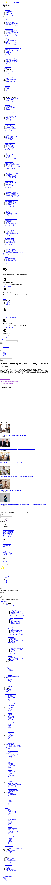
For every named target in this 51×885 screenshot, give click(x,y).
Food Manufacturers (12, 764)
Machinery (10, 714)
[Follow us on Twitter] (6, 581)
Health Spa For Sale (9, 155)
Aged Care (10, 827)
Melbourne (7, 86)
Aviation (9, 718)
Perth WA (7, 55)
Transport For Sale (9, 150)
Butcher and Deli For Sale (10, 171)
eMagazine (5, 356)
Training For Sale (8, 165)
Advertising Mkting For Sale (11, 202)
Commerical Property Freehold (14, 745)
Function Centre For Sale (10, 179)
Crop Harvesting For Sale (10, 128)
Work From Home (9, 112)
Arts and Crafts (11, 810)
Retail (6, 110)
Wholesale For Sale (9, 191)
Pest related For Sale (9, 243)
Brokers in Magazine (9, 852)
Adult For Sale (8, 215)
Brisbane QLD (8, 41)
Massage (9, 741)
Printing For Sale (8, 212)
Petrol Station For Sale (9, 147)
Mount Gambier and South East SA (12, 53)
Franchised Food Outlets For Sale (12, 177)
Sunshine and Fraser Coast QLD (16, 635)
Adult (9, 809)
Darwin (6, 90)
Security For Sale (8, 214)
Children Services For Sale (10, 234)
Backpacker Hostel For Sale (10, 115)
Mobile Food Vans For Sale (10, 182)
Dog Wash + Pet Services (13, 831)
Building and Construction (13, 783)
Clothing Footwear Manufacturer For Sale (13, 193)
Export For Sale (8, 187)
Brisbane (7, 87)
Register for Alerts (6, 546)
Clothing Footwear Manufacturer (14, 784)
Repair (9, 842)
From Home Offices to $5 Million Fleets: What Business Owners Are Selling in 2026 (17, 476)
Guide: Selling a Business (10, 860)
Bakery (9, 758)
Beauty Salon (10, 736)
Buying (4, 353)
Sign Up (5, 601)
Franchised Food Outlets (13, 766)
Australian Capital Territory (10, 15)
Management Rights (12, 701)
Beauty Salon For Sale (9, 152)
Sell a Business (16, 2)
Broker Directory (8, 851)
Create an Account (9, 255)
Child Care (10, 748)
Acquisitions (7, 302)
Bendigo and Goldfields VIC (11, 35)
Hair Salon (10, 738)
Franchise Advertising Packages (11, 95)
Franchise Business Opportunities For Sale (13, 166)
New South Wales (9, 7)
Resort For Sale (8, 122)
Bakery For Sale (8, 169)
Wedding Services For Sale (10, 250)
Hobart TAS (7, 49)
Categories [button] (5, 96)
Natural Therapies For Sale (10, 158)
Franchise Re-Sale (11, 755)
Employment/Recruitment (13, 751)
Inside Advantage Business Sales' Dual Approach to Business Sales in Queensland (17, 449)
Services (7, 111)
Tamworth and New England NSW (12, 30)
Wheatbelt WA (8, 63)
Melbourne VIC (8, 33)
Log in (1, 601)
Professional (8, 109)
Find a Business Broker (10, 258)
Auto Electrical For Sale (10, 134)
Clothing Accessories (12, 811)
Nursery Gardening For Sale (11, 225)
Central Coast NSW (9, 24)
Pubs (9, 772)
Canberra (7, 92)
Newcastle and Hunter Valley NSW (12, 27)
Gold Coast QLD (8, 43)
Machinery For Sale (9, 131)
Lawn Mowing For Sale (10, 241)
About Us (5, 560)
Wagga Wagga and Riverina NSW (12, 31)
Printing (9, 804)
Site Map (5, 577)
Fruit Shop (10, 767)
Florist (9, 813)
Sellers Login (5, 551)
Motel (9, 700)
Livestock (10, 713)
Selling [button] (4, 261)
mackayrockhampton (8, 383)
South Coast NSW (9, 29)
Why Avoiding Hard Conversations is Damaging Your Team (13, 435)
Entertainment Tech (12, 812)
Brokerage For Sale (9, 204)
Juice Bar (10, 770)
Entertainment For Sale (9, 239)
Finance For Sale (8, 207)
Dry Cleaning (10, 832)
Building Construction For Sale (11, 233)
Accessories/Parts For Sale (10, 133)
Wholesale (10, 781)
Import (9, 780)
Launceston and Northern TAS (11, 50)
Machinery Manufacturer (13, 790)
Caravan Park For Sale (9, 117)
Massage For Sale (8, 156)
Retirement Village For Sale (10, 121)
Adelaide (7, 88)
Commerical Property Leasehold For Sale (13, 160)
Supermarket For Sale (9, 185)
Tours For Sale (8, 125)
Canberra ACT (8, 67)
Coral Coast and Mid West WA (11, 60)
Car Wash (10, 720)
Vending (9, 824)
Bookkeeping (10, 795)
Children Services (11, 829)
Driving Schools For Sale (10, 143)
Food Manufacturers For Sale (11, 175)
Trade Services (11, 843)
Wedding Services (11, 844)
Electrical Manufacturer (12, 785)
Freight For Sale (8, 188)
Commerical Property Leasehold (14, 746)
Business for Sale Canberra (8, 536)
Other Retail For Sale (9, 226)
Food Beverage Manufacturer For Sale (13, 196)
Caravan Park (10, 698)
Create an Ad (8, 862)
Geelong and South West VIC (11, 36)
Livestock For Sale (9, 130)
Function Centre (11, 768)
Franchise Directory (9, 93)
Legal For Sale (8, 210)
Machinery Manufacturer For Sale (12, 198)
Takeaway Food (11, 775)
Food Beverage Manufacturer (14, 787)
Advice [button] (4, 299)
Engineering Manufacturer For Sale (12, 195)
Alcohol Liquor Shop (12, 757)
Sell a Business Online (7, 553)
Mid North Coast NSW (10, 26)
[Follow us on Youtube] (6, 583)
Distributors (10, 763)
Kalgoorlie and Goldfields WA (11, 61)
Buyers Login (5, 541)
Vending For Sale (8, 231)
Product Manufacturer (12, 791)
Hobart (6, 91)
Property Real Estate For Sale (11, 213)
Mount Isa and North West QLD (11, 45)
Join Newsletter (8, 306)
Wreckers (10, 729)
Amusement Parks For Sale (10, 114)
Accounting (10, 793)
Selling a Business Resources (11, 870)
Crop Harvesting (11, 710)
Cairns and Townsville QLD (16, 630)
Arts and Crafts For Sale (10, 216)
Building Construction (12, 828)
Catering (9, 761)
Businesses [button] (5, 4)
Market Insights (8, 874)
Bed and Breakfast (11, 697)
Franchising (7, 304)
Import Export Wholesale (10, 107)
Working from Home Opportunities (15, 848)
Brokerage (10, 796)
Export (9, 777)
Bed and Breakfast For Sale (10, 116)
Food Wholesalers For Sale (10, 176)
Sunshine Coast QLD (9, 46)
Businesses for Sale (7, 544)
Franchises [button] (5, 68)
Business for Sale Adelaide (8, 532)
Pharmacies (10, 822)
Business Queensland (24, 377)
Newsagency (10, 818)
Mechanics (10, 728)
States (6, 604)
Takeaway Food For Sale (10, 186)
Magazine (7, 867)
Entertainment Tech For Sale (11, 219)
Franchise (7, 105)
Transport (10, 734)
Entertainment (10, 833)
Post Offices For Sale (9, 230)
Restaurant (10, 773)
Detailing (10, 725)
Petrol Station (10, 730)
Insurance (10, 801)
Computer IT (10, 799)
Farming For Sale (8, 129)
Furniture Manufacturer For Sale (11, 197)
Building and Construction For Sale (12, 192)
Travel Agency (11, 705)
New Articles (8, 301)
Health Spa (10, 739)
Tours (9, 706)
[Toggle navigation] (0, 350)
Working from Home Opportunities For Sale (14, 252)
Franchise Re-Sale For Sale (10, 167)
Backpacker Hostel (11, 696)
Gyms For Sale (8, 153)
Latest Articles (8, 868)
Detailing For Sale (9, 141)
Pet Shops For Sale (9, 228)
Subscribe (3, 521)
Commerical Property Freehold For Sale (13, 159)
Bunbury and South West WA (11, 59)
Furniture (10, 814)
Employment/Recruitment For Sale (12, 164)
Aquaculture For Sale (9, 127)
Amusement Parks (11, 695)
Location (19, 341)
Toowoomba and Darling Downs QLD (13, 48)
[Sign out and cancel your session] (2, 339)
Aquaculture (10, 709)
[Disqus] (25, 404)
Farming (9, 711)
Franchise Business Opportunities (14, 754)
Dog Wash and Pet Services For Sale (12, 236)
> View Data (8, 337)
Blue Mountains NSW (9, 22)
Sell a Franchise (8, 859)
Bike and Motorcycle (12, 719)
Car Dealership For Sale (10, 138)
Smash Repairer (11, 732)
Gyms (9, 737)
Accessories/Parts (11, 716)
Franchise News (8, 871)
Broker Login (8, 856)
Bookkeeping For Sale (9, 203)
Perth (6, 89)
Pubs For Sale (8, 183)
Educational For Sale (9, 163)
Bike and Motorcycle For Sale (11, 136)
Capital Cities (8, 677)
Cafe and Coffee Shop (12, 762)
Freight (9, 779)
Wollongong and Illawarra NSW (11, 32)
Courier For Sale (8, 139)
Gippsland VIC (8, 38)
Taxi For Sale (8, 149)
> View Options (6, 296)
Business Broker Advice (10, 872)
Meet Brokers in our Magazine (11, 260)
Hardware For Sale (9, 222)
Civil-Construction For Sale (10, 205)
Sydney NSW (8, 21)
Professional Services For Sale (11, 247)
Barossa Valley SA (9, 52)
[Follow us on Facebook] (6, 579)
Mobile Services (11, 837)
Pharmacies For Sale (9, 229)
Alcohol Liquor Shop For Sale (11, 168)
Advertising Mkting (12, 794)
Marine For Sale (8, 144)
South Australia (8, 11)
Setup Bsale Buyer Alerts (10, 17)
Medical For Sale (8, 157)
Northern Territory (9, 13)
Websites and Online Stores (13, 847)
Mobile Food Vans (11, 771)
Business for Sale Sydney (8, 528)
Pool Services (10, 839)
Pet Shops (10, 821)
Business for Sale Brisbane (8, 531)
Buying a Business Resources (11, 869)
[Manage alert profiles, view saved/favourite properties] (1, 339)
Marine (9, 727)
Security (9, 806)
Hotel (9, 699)
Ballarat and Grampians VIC (11, 34)
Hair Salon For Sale (9, 154)
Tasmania (7, 14)
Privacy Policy (6, 576)
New (4, 352)
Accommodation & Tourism (11, 98)
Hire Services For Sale (9, 240)
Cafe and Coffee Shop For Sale (11, 173)
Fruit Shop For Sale (9, 178)
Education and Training (10, 103)
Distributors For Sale (9, 174)
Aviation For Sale (8, 135)
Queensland (7, 10)
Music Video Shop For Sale (10, 223)
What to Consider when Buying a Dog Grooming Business (12, 462)
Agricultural (10, 708)
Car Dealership (11, 722)
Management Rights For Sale (11, 120)
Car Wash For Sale (9, 137)
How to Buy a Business (7, 542)
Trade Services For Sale (10, 249)
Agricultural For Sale (9, 126)
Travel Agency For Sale (10, 124)
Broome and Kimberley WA (11, 58)
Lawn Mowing (11, 836)
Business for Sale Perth (7, 533)
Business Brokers (6, 355)
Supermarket (10, 774)
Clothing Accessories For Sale (11, 217)
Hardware (10, 815)
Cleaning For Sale (9, 235)
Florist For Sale (8, 220)
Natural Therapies (11, 743)
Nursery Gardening (12, 819)
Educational (10, 749)
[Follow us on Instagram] (6, 580)
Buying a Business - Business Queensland (9, 381)
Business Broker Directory (10, 259)
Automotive (7, 100)
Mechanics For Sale (9, 145)
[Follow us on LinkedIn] (6, 582)
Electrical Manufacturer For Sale (11, 194)
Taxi (9, 733)
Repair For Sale (8, 248)
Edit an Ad (7, 264)
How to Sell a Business (7, 552)
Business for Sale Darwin (8, 534)
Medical (9, 742)
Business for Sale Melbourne (8, 530)
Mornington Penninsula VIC (11, 39)
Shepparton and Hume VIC (10, 40)
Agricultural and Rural (10, 99)
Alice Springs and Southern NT (11, 65)
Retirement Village (11, 703)
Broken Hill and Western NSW (11, 23)
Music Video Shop (11, 817)
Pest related (10, 838)
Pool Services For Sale (9, 244)
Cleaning (10, 830)
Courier (9, 723)
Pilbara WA (7, 62)
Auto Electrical (11, 717)
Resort (9, 704)
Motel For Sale (8, 119)
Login (6, 257)
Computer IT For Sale (9, 206)
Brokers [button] (4, 253)
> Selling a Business (7, 286)
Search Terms (3, 341)
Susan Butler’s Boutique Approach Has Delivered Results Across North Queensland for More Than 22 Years (23, 504)
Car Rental (10, 724)
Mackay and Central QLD (10, 44)
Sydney (6, 84)
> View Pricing (6, 276)
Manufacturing (8, 108)
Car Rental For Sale (9, 140)
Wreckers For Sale (9, 146)
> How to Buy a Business (10, 317)
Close (2, 592)
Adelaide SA (8, 51)
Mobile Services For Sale (10, 242)
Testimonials (7, 266)
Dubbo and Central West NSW (11, 25)
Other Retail (10, 820)
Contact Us (5, 561)
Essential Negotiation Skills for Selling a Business (10, 490)
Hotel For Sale (8, 118)
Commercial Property (9, 102)
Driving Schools (11, 726)
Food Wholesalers (11, 765)
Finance (9, 800)
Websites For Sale (9, 251)
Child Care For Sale (9, 162)
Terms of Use (5, 575)
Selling (4, 354)
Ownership (7, 305)
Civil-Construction (11, 798)
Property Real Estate (12, 805)
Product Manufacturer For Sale (11, 200)
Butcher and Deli (11, 760)
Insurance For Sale (9, 209)
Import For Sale (8, 190)
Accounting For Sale (9, 201)
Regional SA (8, 54)
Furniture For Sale (9, 221)
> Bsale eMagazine (9, 327)
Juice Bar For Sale (9, 181)
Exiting (6, 303)
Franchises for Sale (6, 545)
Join (7, 339)
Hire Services (10, 834)
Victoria (7, 8)
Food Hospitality (8, 106)
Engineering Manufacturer (13, 786)
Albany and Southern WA (10, 57)
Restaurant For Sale (9, 184)
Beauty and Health (9, 101)
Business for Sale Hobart (8, 535)
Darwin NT (7, 64)
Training (9, 752)
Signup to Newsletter (9, 19)
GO (1, 343)
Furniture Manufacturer (12, 789)
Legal (9, 802)
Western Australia (9, 12)
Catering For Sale (8, 172)
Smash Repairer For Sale (10, 148)
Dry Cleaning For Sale (9, 238)
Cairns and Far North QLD (10, 42)
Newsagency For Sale (9, 224)
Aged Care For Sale (9, 232)
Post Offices (10, 823)
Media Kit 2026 (6, 555)
